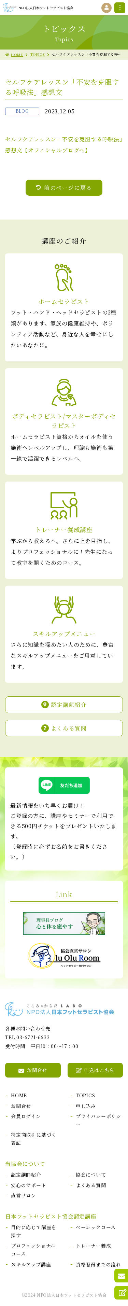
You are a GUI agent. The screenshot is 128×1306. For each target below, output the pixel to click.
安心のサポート (28, 1185)
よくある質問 (69, 728)
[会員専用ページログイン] (106, 8)
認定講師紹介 (69, 704)
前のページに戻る (68, 187)
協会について (91, 1174)
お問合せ (37, 1070)
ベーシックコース (96, 1227)
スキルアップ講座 (31, 1264)
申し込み (86, 1105)
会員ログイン (26, 1116)
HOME (17, 54)
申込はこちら (99, 1070)
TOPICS (37, 54)
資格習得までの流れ (98, 1264)
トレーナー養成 (93, 1245)
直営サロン (23, 1195)
